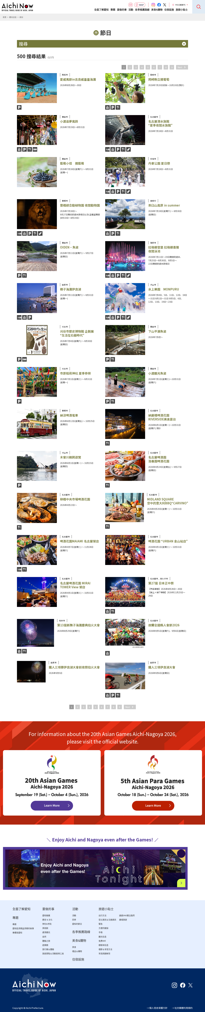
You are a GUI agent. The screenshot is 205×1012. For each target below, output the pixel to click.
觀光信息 (13, 17)
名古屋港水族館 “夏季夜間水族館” (160, 123)
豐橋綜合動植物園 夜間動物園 (80, 205)
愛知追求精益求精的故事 (23, 928)
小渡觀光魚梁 (157, 373)
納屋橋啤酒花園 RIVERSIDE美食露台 (162, 417)
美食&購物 (157, 9)
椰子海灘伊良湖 (70, 289)
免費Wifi (102, 941)
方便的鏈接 (103, 928)
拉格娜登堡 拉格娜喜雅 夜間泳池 (163, 249)
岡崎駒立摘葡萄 (158, 79)
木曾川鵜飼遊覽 (70, 457)
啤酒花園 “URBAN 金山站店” (168, 541)
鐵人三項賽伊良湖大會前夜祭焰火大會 (74, 667)
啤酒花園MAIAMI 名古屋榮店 (79, 541)
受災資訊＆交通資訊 (107, 920)
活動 (130, 9)
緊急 (100, 924)
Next (180, 67)
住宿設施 (169, 9)
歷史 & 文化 (47, 920)
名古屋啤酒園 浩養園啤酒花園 (158, 459)
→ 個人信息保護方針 (157, 1007)
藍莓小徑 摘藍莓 (72, 163)
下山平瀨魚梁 (157, 331)
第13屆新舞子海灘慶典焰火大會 (78, 625)
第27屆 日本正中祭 (161, 583)
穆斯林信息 (103, 945)
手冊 (100, 932)
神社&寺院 (46, 924)
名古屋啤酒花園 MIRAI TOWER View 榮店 (75, 585)
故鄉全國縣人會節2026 (163, 625)
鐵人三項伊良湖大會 (161, 667)
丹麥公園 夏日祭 (159, 163)
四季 (74, 920)
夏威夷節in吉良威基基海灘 (78, 79)
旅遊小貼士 (182, 9)
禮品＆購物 (77, 951)
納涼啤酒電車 (69, 415)
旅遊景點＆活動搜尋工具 (53, 953)
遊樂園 (45, 945)
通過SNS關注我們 (127, 915)
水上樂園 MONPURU (163, 289)
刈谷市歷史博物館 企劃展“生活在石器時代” (77, 333)
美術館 (45, 928)
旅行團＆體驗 (48, 949)
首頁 (4, 17)
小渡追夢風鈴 (69, 121)
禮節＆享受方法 (105, 949)
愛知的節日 (77, 924)
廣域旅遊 (123, 920)
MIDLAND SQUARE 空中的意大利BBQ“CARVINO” (167, 501)
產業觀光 (46, 932)
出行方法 (102, 915)
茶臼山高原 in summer (164, 205)
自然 (44, 937)
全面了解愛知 (101, 9)
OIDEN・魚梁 (69, 247)
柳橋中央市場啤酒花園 (75, 499)
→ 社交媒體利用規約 (182, 1007)
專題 (112, 9)
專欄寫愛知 (17, 933)
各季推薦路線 (142, 9)
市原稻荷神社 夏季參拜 (75, 373)
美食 (74, 947)
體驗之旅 (46, 941)
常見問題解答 (104, 953)
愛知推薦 (46, 915)
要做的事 (122, 9)
